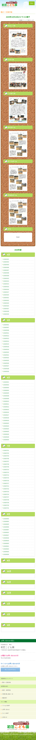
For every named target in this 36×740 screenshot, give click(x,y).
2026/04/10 (6, 278)
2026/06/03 (6, 387)
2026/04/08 (6, 272)
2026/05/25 (6, 360)
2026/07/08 (6, 464)
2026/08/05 (6, 524)
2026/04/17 (6, 292)
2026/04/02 (6, 261)
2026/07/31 (6, 508)
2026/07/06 (6, 458)
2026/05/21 (6, 355)
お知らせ (4, 717)
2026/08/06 (6, 527)
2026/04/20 (6, 294)
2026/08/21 (6, 546)
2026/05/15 (6, 344)
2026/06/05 (6, 393)
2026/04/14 (6, 283)
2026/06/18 (6, 417)
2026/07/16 (6, 480)
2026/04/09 (6, 275)
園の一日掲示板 (6, 682)
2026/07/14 (6, 475)
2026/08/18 (6, 538)
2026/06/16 (6, 412)
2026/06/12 (6, 406)
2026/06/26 (6, 434)
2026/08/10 (6, 532)
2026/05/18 (6, 346)
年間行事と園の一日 (7, 694)
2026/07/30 (6, 505)
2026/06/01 (6, 382)
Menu (31, 3)
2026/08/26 (6, 554)
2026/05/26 (6, 363)
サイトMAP (5, 713)
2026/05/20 (6, 352)
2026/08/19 (6, 540)
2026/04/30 (6, 314)
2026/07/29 (6, 502)
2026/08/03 (6, 518)
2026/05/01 (6, 324)
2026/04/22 (6, 300)
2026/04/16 (6, 289)
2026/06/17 (6, 415)
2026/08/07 (6, 529)
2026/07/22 (6, 488)
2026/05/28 (6, 368)
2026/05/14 (6, 341)
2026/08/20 (6, 543)
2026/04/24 (6, 305)
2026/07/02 (6, 453)
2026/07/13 (6, 472)
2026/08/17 (6, 535)
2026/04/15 (6, 286)
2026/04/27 (6, 308)
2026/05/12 (6, 335)
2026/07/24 (6, 494)
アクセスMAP (6, 705)
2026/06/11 (6, 404)
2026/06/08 (6, 395)
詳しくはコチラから (10, 669)
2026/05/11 (6, 333)
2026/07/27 (6, 497)
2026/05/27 (6, 365)
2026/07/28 (6, 499)
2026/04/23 (6, 303)
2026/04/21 (6, 297)
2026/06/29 (6, 437)
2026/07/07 (6, 461)
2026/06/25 (6, 431)
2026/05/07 (6, 327)
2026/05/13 (6, 338)
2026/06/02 (6, 384)
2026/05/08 (6, 330)
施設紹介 (4, 698)
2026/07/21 (6, 486)
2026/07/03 (6, 455)
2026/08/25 (6, 551)
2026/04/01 (6, 259)
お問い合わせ (6, 709)
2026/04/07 (6, 270)
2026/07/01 (6, 450)
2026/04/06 (6, 267)
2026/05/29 (6, 371)
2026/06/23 (6, 426)
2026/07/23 (6, 491)
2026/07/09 (6, 466)
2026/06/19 (6, 420)
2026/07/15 (6, 477)
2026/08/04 (6, 521)
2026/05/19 (6, 349)
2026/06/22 (6, 423)
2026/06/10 (6, 401)
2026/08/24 (6, 549)
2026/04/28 (6, 311)
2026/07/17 (6, 483)
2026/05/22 (6, 357)
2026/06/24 (6, 428)
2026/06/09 (6, 398)
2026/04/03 (6, 264)
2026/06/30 (6, 439)
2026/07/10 (6, 469)
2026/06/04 (6, 390)
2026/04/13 (6, 281)
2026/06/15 (6, 409)
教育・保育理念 (6, 690)
